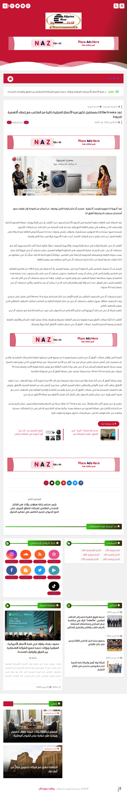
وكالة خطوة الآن (47, 789)
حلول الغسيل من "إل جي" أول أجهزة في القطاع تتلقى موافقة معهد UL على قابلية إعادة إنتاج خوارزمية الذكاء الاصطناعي (28, 432)
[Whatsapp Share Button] (57, 482)
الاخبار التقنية (93, 107)
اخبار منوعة (113, 550)
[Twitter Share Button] (75, 482)
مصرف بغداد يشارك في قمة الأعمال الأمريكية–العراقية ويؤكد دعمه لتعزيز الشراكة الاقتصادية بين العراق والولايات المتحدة (32, 648)
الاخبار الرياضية (111, 559)
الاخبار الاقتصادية (91, 550)
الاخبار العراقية (90, 559)
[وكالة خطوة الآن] (63, 21)
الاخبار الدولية (91, 555)
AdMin (55, 687)
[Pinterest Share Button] (69, 482)
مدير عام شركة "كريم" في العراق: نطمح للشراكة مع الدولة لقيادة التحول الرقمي (84, 432)
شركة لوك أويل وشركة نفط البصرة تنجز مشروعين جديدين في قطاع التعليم (88, 666)
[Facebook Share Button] (80, 482)
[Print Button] (46, 482)
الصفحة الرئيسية (110, 107)
